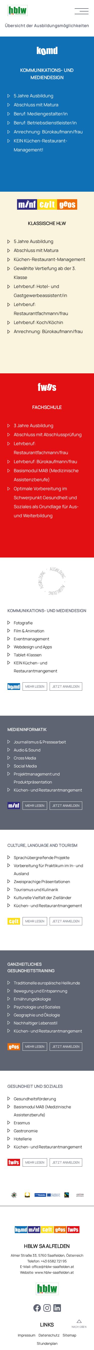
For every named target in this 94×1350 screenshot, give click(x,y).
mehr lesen (34, 686)
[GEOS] (60, 1230)
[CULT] (47, 1230)
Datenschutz (49, 1335)
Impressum (26, 1335)
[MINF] (34, 1230)
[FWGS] (73, 1230)
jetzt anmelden (65, 686)
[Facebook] (37, 1308)
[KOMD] (21, 1230)
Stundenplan (47, 1343)
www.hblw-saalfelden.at (54, 1272)
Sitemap (69, 1335)
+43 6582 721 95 (54, 1261)
